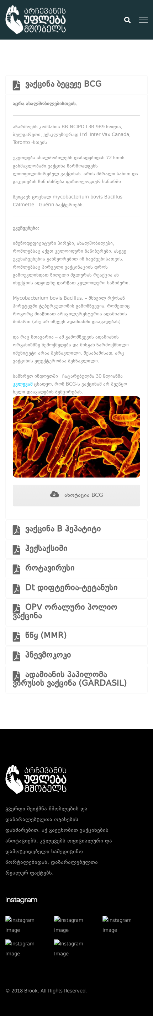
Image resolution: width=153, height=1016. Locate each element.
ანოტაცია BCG (83, 495)
